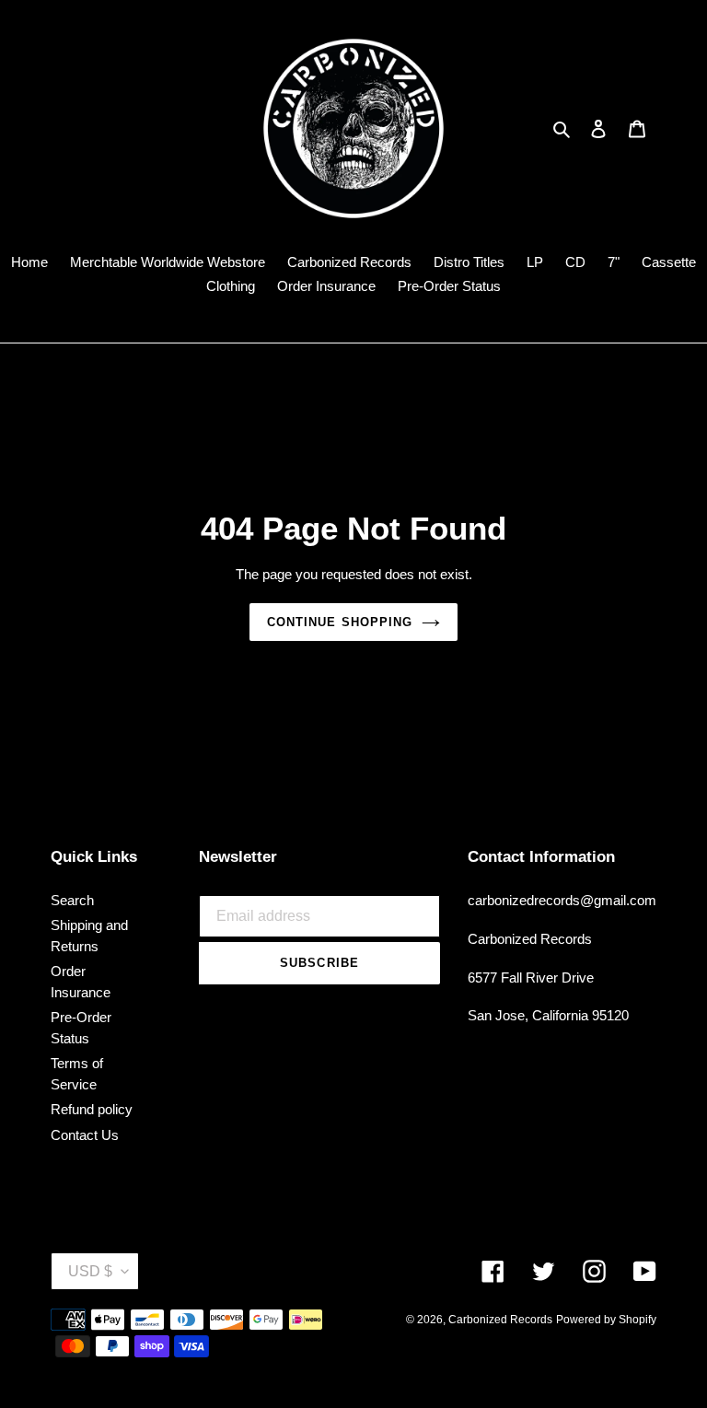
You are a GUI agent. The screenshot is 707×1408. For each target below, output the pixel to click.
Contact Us (85, 1135)
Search (72, 900)
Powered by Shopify (606, 1319)
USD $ (90, 1271)
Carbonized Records (500, 1319)
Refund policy (92, 1109)
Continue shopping (339, 622)
